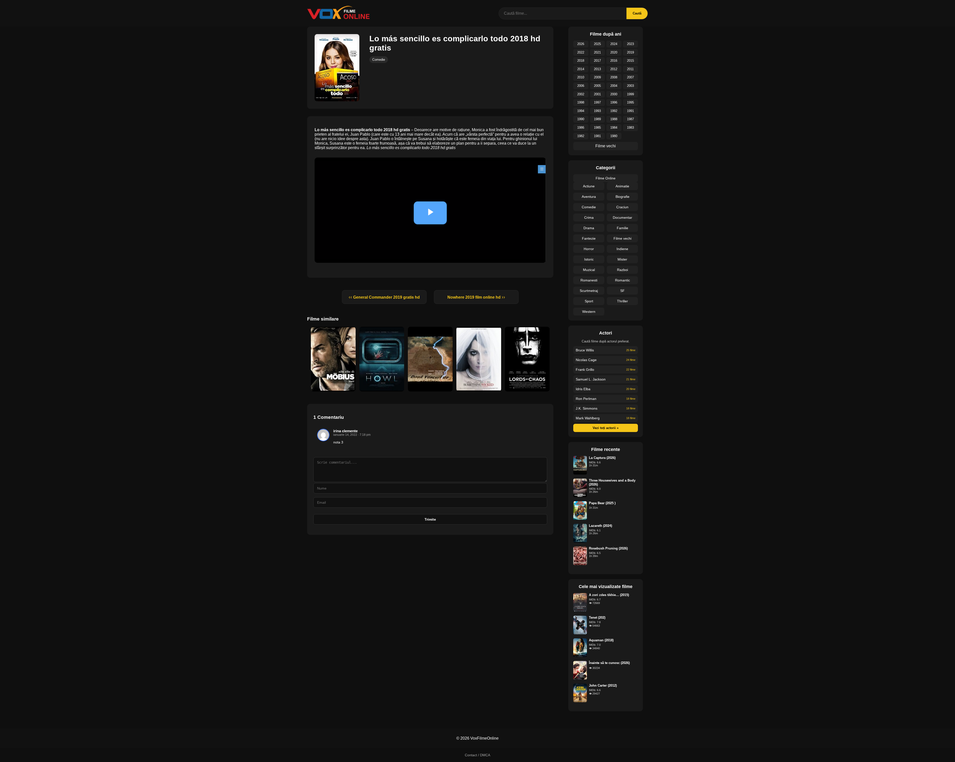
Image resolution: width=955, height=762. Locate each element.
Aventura (589, 197)
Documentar (622, 217)
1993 (597, 111)
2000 (613, 94)
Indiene (622, 249)
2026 (580, 44)
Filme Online (606, 178)
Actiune (589, 186)
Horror (589, 249)
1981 (597, 136)
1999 (630, 94)
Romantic (622, 280)
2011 (630, 69)
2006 (580, 86)
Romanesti (588, 280)
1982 (580, 136)
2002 (580, 94)
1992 (613, 111)
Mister (622, 259)
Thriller (622, 301)
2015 (630, 60)
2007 (630, 77)
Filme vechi (605, 146)
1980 (613, 136)
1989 (597, 119)
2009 (597, 77)
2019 (630, 52)
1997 (597, 102)
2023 (630, 44)
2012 (613, 69)
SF (622, 291)
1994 (580, 111)
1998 (580, 102)
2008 (613, 77)
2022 (580, 52)
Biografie (622, 197)
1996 (613, 102)
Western (588, 312)
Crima (589, 217)
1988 (613, 119)
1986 (580, 127)
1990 (580, 119)
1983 (630, 127)
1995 (630, 102)
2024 (613, 44)
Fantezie (589, 238)
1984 (613, 127)
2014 (580, 69)
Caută (637, 13)
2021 (597, 52)
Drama (588, 228)
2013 (597, 69)
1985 (597, 127)
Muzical (589, 270)
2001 (597, 94)
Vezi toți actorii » (606, 428)
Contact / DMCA (477, 755)
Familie (622, 228)
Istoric (589, 259)
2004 (613, 86)
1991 (630, 111)
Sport (589, 301)
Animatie (622, 186)
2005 (597, 86)
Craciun (622, 207)
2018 (580, 60)
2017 (597, 60)
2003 (630, 86)
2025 (597, 44)
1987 (630, 119)
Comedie (378, 59)
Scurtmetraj (589, 291)
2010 (580, 77)
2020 (613, 52)
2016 (613, 60)
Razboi (622, 270)
